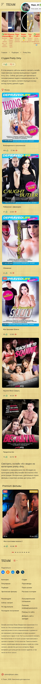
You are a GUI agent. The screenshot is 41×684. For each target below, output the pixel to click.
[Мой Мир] (12, 572)
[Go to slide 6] (24, 552)
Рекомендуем (6, 599)
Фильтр (7, 90)
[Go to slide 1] (13, 552)
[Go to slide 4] (20, 552)
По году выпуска (7, 607)
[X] (17, 572)
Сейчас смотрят (7, 603)
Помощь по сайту (28, 612)
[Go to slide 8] (28, 552)
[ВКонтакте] (3, 572)
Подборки (15, 52)
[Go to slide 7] (26, 552)
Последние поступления (10, 611)
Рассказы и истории (29, 591)
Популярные (5, 583)
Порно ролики (27, 587)
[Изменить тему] (15, 560)
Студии (24, 579)
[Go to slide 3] (17, 552)
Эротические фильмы (9, 591)
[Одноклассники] (8, 572)
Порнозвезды (26, 583)
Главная (4, 52)
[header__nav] (2, 4)
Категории (5, 579)
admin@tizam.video (11, 674)
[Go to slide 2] (15, 552)
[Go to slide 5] (22, 552)
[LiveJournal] (22, 572)
